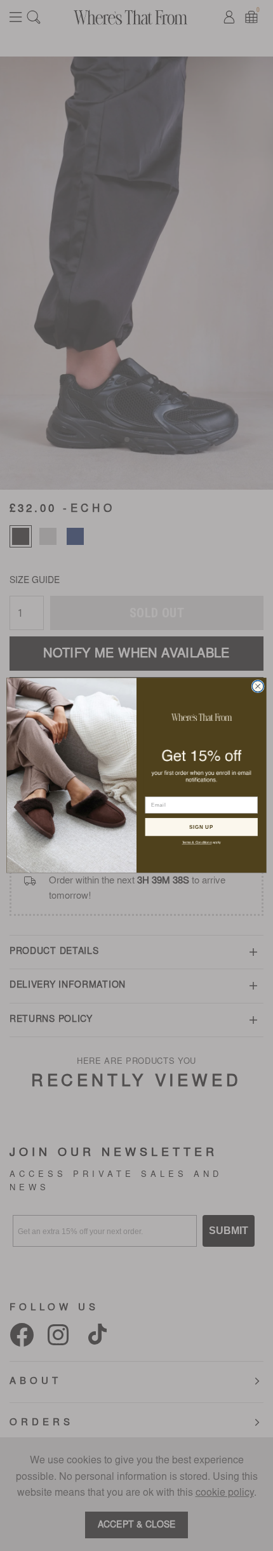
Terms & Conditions (197, 843)
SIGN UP (201, 827)
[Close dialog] (257, 686)
